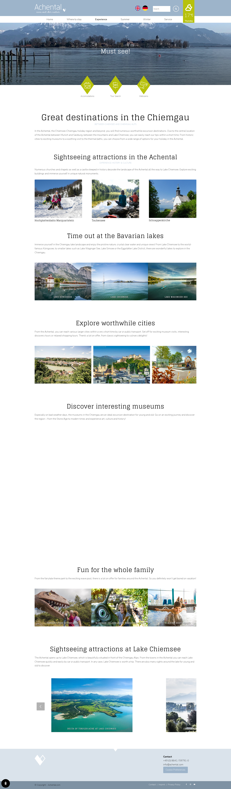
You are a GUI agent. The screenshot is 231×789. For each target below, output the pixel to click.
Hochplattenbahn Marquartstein (54, 220)
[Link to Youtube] (194, 784)
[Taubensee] (115, 199)
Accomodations (87, 96)
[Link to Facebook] (186, 784)
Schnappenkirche (159, 220)
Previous (39, 196)
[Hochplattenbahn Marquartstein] (58, 199)
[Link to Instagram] (190, 784)
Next (192, 196)
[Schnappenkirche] (172, 199)
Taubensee (98, 220)
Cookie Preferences (175, 769)
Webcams (143, 96)
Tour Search (115, 96)
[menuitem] (50, 19)
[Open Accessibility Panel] (5, 783)
